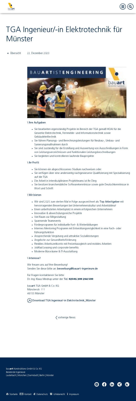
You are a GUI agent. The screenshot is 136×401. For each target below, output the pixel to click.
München (22, 375)
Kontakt (28, 394)
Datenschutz (42, 394)
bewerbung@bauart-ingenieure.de (77, 269)
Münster (50, 375)
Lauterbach (11, 375)
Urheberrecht (59, 394)
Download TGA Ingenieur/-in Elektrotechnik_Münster (64, 300)
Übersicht (15, 53)
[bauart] (11, 6)
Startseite (13, 394)
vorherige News (66, 317)
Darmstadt (33, 375)
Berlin (42, 375)
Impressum (74, 394)
